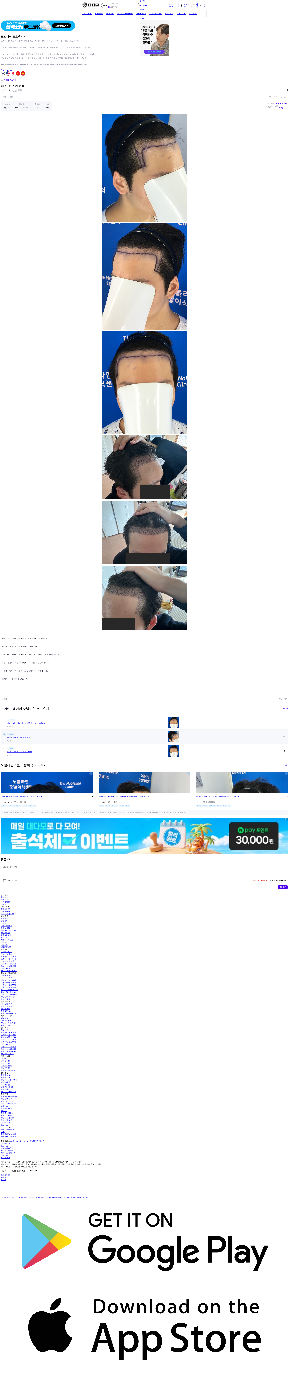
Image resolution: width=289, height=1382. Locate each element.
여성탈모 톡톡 (6, 975)
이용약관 (4, 1155)
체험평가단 (5, 1025)
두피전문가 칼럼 (7, 914)
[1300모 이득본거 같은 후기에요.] (173, 751)
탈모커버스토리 (7, 1054)
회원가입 (203, 5)
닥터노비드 (87, 14)
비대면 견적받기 (7, 904)
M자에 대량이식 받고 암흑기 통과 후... (22, 796)
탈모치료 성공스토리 (9, 1051)
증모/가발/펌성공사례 (9, 990)
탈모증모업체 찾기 (8, 1092)
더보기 (286, 765)
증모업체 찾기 (6, 999)
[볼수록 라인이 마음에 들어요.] (173, 736)
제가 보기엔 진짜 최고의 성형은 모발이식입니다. (26, 723)
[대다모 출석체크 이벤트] (144, 854)
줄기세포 (143, 5)
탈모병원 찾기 (6, 1075)
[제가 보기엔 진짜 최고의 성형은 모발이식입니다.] (173, 722)
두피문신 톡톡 (6, 978)
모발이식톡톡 (6, 952)
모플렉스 (4, 1125)
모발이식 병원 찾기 (8, 961)
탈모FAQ (4, 1111)
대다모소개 (5, 1143)
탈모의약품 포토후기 (9, 1037)
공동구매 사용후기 (8, 1136)
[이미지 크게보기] (144, 168)
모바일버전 (5, 1175)
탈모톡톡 (99, 14)
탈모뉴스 (4, 1106)
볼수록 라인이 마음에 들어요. (19, 737)
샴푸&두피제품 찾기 (9, 1023)
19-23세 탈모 (6, 947)
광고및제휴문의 (7, 1148)
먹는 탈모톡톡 (6, 1004)
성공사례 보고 (6, 968)
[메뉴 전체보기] (203, 13)
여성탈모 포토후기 (8, 980)
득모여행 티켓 (6, 1120)
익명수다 (4, 945)
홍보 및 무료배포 (7, 1129)
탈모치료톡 (5, 928)
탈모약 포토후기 (7, 1006)
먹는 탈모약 (141, 14)
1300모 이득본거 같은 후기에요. (19, 752)
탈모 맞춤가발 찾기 (8, 997)
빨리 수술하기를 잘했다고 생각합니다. (217, 796)
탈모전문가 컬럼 (7, 1118)
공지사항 (4, 897)
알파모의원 (5, 1061)
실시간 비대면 (174, 5)
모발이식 (110, 14)
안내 (270, 97)
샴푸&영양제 (6, 935)
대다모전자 (5, 1123)
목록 (275, 97)
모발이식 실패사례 (8, 966)
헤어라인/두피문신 (125, 14)
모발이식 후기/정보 (8, 959)
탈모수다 (4, 921)
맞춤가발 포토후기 (8, 987)
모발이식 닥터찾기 (8, 964)
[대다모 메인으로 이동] (90, 5)
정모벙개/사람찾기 (8, 1134)
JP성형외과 (5, 1063)
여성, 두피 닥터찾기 (9, 994)
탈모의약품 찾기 (7, 1085)
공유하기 (284, 97)
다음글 (10, 97)
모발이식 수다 (6, 954)
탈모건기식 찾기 (7, 1087)
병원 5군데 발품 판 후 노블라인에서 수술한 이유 (124, 796)
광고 (286, 819)
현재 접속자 (189, 5)
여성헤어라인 (6, 926)
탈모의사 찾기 (6, 1077)
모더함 (142, 1)
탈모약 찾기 (5, 1009)
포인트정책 (5, 1158)
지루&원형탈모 (7, 940)
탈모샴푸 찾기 (6, 1082)
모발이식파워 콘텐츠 (9, 1096)
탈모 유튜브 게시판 (8, 1099)
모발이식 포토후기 (8, 956)
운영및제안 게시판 (36, 1141)
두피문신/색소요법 (8, 930)
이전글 (4, 97)
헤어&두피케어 (155, 14)
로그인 (197, 5)
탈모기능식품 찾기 (8, 1013)
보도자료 (4, 1146)
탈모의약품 (5, 933)
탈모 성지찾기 (6, 1011)
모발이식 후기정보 (8, 1035)
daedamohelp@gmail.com (19, 1141)
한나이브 (4, 1058)
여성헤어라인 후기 (8, 983)
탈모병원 (193, 14)
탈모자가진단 (6, 1115)
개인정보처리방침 (8, 1153)
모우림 (142, 19)
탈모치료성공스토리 (9, 971)
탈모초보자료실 (7, 1113)
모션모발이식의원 (8, 1070)
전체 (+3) (285, 708)
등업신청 (4, 900)
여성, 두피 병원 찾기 (9, 992)
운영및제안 (5, 902)
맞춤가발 (4, 937)
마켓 (3, 1132)
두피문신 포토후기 (8, 985)
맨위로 (3, 1177)
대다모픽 (4, 1018)
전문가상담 (181, 14)
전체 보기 (5, 1030)
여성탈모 (4, 942)
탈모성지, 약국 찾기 (9, 1080)
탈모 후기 (169, 14)
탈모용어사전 (6, 1108)
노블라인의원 (6, 1066)
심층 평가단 (5, 911)
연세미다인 (5, 1068)
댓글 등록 (283, 887)
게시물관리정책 (7, 1151)
